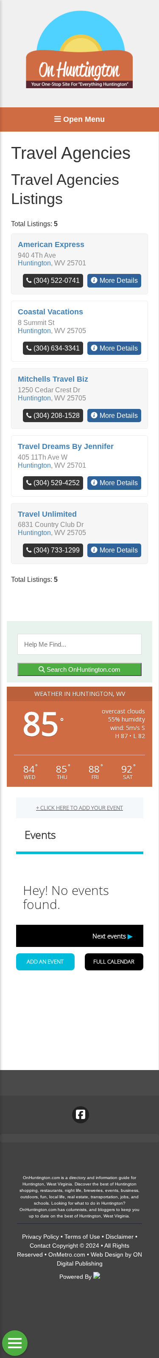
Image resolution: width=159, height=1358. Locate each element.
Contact (40, 1245)
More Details (119, 280)
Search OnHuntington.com (82, 669)
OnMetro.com (66, 1254)
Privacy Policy (40, 1236)
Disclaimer (120, 1236)
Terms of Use (82, 1236)
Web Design (107, 1254)
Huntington (34, 263)
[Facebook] (80, 1114)
